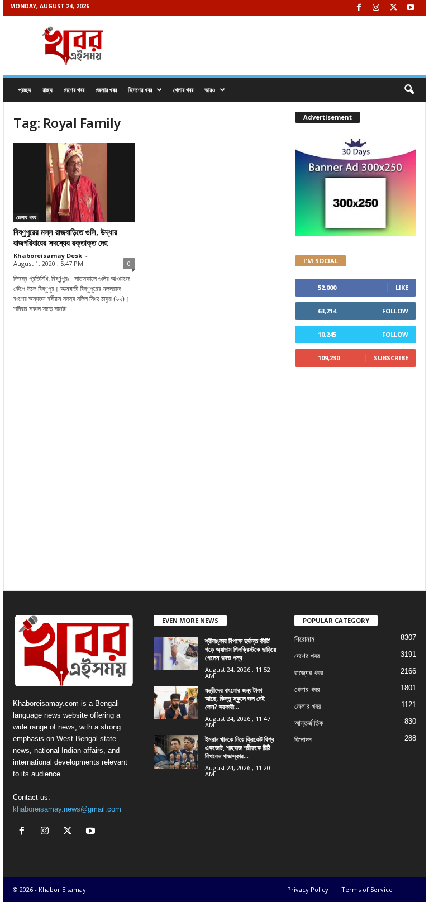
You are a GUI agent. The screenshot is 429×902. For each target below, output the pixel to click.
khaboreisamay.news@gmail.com (67, 809)
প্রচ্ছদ (24, 89)
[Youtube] (410, 8)
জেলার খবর (106, 89)
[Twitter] (393, 8)
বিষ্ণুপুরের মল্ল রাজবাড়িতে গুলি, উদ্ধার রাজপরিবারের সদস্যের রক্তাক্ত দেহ (65, 237)
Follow (395, 311)
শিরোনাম (304, 639)
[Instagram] (376, 8)
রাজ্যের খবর (308, 673)
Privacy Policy (307, 889)
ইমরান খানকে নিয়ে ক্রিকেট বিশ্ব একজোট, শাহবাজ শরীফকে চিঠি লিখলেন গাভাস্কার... (239, 747)
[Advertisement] (144, 380)
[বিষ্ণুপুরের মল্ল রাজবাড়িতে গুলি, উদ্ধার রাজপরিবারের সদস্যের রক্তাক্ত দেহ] (74, 182)
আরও (209, 89)
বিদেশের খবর (140, 89)
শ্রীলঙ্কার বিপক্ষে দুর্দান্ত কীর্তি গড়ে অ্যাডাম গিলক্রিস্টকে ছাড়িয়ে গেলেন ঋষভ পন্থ (240, 649)
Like (401, 287)
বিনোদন (303, 740)
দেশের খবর (74, 89)
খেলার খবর (183, 89)
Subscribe (391, 358)
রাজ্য (47, 89)
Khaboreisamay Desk (47, 255)
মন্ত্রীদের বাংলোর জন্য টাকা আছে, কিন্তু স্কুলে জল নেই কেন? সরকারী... (235, 698)
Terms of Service (367, 889)
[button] (409, 90)
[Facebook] (358, 8)
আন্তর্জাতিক (308, 723)
